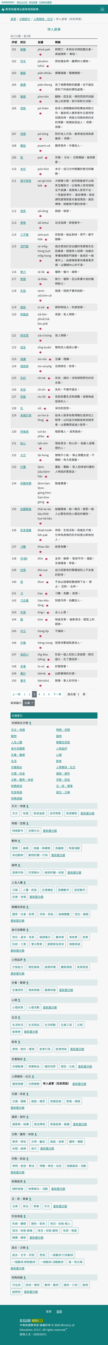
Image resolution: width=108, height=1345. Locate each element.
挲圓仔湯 (25, 415)
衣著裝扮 (16, 767)
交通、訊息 (18, 773)
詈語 (42, 1255)
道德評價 (50, 967)
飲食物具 (61, 1049)
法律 (15, 1206)
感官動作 (79, 890)
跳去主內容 (22, 2)
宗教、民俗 (63, 780)
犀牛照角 (25, 181)
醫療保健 (50, 990)
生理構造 (47, 890)
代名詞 (16, 1285)
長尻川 (24, 654)
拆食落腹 (25, 530)
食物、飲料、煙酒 (23, 1049)
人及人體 (16, 742)
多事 (23, 666)
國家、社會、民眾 (23, 914)
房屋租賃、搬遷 (60, 1124)
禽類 (25, 848)
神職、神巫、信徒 (51, 1166)
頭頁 (59, 1311)
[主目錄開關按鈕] (102, 9)
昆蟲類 (59, 848)
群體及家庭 (63, 742)
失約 (23, 378)
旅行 (34, 1148)
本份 (23, 169)
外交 (47, 1206)
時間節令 (17, 831)
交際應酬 (34, 1084)
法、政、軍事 (64, 786)
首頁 (13, 19)
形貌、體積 (19, 1223)
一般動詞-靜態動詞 (23, 1262)
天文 (15, 813)
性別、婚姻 (82, 914)
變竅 (23, 73)
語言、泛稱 (63, 792)
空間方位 (34, 831)
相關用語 (74, 944)
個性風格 (34, 967)
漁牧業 (73, 937)
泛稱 (15, 890)
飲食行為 (45, 1049)
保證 (23, 134)
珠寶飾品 (34, 1066)
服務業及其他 (55, 944)
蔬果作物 (17, 872)
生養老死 (17, 990)
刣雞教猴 (25, 509)
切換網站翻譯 (45, 2)
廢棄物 (16, 1032)
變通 (23, 84)
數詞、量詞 (51, 1285)
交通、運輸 (19, 1101)
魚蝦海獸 (74, 848)
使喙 (23, 223)
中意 (23, 612)
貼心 (23, 443)
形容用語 (16, 792)
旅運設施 (55, 1101)
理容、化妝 (68, 1066)
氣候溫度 (39, 813)
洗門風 (24, 246)
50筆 (27, 703)
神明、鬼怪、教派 (23, 1166)
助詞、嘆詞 (33, 1285)
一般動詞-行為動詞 (61, 1255)
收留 (23, 396)
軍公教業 (36, 944)
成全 (23, 347)
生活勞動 (50, 1025)
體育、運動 (76, 1141)
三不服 (24, 234)
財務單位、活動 (38, 1189)
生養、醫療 (18, 755)
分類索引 (24, 19)
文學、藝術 (38, 1141)
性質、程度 (70, 1230)
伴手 (23, 61)
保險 (23, 108)
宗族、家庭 (46, 914)
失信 (23, 389)
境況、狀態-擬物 (48, 1230)
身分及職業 (18, 748)
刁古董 (24, 600)
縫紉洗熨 (50, 1066)
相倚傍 (24, 366)
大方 (23, 455)
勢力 (23, 272)
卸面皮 (24, 314)
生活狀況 (17, 1025)
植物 (59, 736)
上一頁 (16, 694)
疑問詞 (16, 1292)
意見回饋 (25, 1320)
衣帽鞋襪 (17, 1066)
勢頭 (23, 279)
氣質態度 (82, 967)
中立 (23, 631)
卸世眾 (24, 335)
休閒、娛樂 (19, 1148)
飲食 (59, 761)
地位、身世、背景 (23, 937)
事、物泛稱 (75, 1262)
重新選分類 (87, 813)
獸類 (15, 848)
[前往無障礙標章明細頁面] (37, 1320)
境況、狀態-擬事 (22, 1230)
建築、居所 (63, 773)
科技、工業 (19, 944)
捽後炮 (24, 431)
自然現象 (55, 813)
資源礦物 (71, 813)
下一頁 (57, 694)
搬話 (23, 145)
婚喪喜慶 (17, 1084)
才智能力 (17, 967)
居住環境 (39, 1124)
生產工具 (66, 1025)
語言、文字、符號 (23, 1255)
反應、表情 (19, 897)
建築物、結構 (20, 1124)
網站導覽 (33, 2)
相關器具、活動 (76, 1166)
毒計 (23, 673)
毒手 (23, 680)
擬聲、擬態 (19, 1237)
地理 (25, 813)
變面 (23, 96)
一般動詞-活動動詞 (51, 1262)
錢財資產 (17, 1189)
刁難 (23, 546)
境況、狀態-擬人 (60, 1223)
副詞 (85, 1285)
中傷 (23, 643)
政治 (25, 1206)
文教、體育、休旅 (22, 780)
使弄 (23, 211)
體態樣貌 (66, 967)
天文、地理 (18, 730)
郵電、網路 (73, 1101)
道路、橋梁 (38, 1101)
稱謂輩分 (45, 937)
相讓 (23, 359)
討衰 (23, 570)
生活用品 (34, 1025)
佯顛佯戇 (25, 483)
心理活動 (34, 1007)
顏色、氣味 (38, 1223)
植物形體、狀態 (54, 872)
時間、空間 (63, 730)
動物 (14, 736)
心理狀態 (17, 1007)
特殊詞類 (16, 798)
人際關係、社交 (43, 19)
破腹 (23, 49)
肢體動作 (63, 890)
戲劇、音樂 (57, 1141)
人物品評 (61, 748)
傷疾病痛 (34, 990)
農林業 (60, 937)
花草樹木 (34, 872)
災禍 (80, 1025)
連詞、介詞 (70, 1285)
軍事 (36, 1206)
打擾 (23, 467)
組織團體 (64, 914)
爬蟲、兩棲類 (42, 848)
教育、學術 (19, 1141)
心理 (59, 755)
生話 (23, 291)
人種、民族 (30, 890)
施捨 (23, 307)
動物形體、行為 (38, 855)
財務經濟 (16, 786)
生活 (14, 761)
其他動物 (17, 855)
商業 (85, 937)
